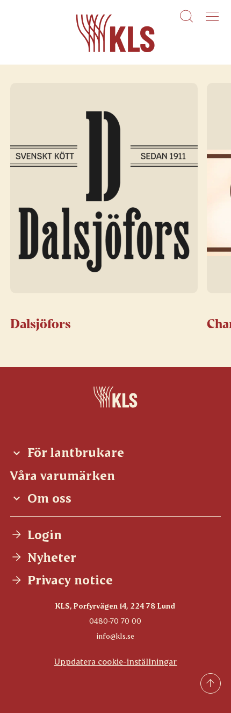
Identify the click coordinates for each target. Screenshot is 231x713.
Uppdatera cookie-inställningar (115, 661)
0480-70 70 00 (115, 620)
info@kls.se (115, 635)
